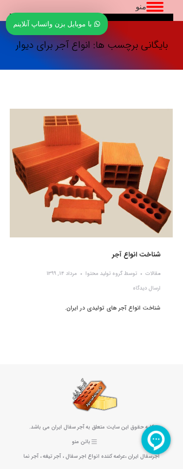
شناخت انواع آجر (136, 254)
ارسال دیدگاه (147, 288)
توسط (111, 274)
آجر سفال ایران (67, 427)
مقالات (153, 274)
